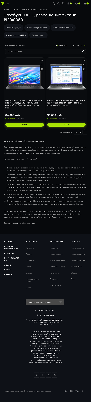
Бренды (8, 274)
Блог (73, 279)
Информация (57, 241)
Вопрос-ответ (76, 267)
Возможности (55, 285)
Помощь (75, 241)
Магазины (54, 248)
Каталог (8, 241)
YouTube (48, 375)
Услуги (7, 270)
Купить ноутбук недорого (37, 28)
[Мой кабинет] (63, 4)
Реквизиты (54, 273)
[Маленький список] (84, 45)
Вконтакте (36, 375)
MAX (54, 375)
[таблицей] (81, 45)
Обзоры (74, 273)
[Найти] (83, 51)
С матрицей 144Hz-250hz (16, 35)
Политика (54, 279)
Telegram (42, 375)
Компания (31, 241)
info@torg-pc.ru (47, 315)
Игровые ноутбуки (13, 28)
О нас (28, 288)
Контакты (30, 248)
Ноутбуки (9, 253)
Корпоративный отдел (32, 280)
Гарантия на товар (57, 267)
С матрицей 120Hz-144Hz (63, 28)
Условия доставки (57, 260)
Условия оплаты (56, 254)
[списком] (78, 45)
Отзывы (29, 273)
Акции (7, 265)
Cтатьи (28, 267)
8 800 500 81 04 (46, 310)
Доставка (30, 260)
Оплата (29, 254)
